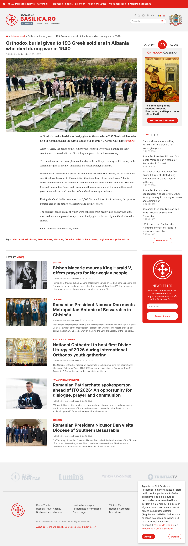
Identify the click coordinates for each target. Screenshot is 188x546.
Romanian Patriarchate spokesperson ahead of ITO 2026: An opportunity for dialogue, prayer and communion (92, 390)
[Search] (162, 21)
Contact (39, 23)
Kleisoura (58, 239)
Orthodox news (90, 239)
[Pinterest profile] (148, 15)
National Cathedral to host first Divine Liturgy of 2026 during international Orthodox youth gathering (92, 349)
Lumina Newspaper (83, 505)
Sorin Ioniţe (23, 54)
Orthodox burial (73, 239)
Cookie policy (74, 527)
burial (21, 239)
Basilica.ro (38, 19)
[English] (164, 15)
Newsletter (55, 23)
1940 (14, 239)
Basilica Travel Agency (48, 508)
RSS (46, 23)
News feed (162, 241)
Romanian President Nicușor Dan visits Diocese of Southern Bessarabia (93, 427)
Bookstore (115, 512)
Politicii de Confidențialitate (157, 528)
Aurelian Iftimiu (72, 278)
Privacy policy (89, 527)
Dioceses (58, 4)
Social (69, 4)
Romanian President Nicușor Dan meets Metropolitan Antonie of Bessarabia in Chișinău (94, 309)
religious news (106, 239)
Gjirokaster (30, 239)
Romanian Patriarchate (21, 4)
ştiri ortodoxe (122, 239)
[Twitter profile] (139, 15)
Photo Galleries (97, 4)
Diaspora (80, 4)
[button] (184, 3)
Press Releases (117, 4)
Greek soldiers (45, 239)
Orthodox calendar (162, 120)
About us (40, 527)
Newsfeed (27, 23)
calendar (162, 52)
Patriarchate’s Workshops (87, 508)
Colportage (79, 512)
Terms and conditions (56, 527)
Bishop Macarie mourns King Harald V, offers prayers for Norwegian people (92, 270)
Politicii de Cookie (163, 525)
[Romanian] (160, 15)
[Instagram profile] (143, 15)
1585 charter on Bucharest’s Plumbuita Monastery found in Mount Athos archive (159, 228)
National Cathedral (139, 4)
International (18, 36)
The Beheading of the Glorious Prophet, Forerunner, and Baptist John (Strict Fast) (162, 110)
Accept (148, 536)
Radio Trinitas (43, 505)
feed (150, 134)
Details (175, 536)
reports (130, 140)
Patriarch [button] (43, 4)
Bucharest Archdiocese (49, 512)
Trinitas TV (115, 505)
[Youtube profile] (152, 15)
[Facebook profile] (135, 15)
